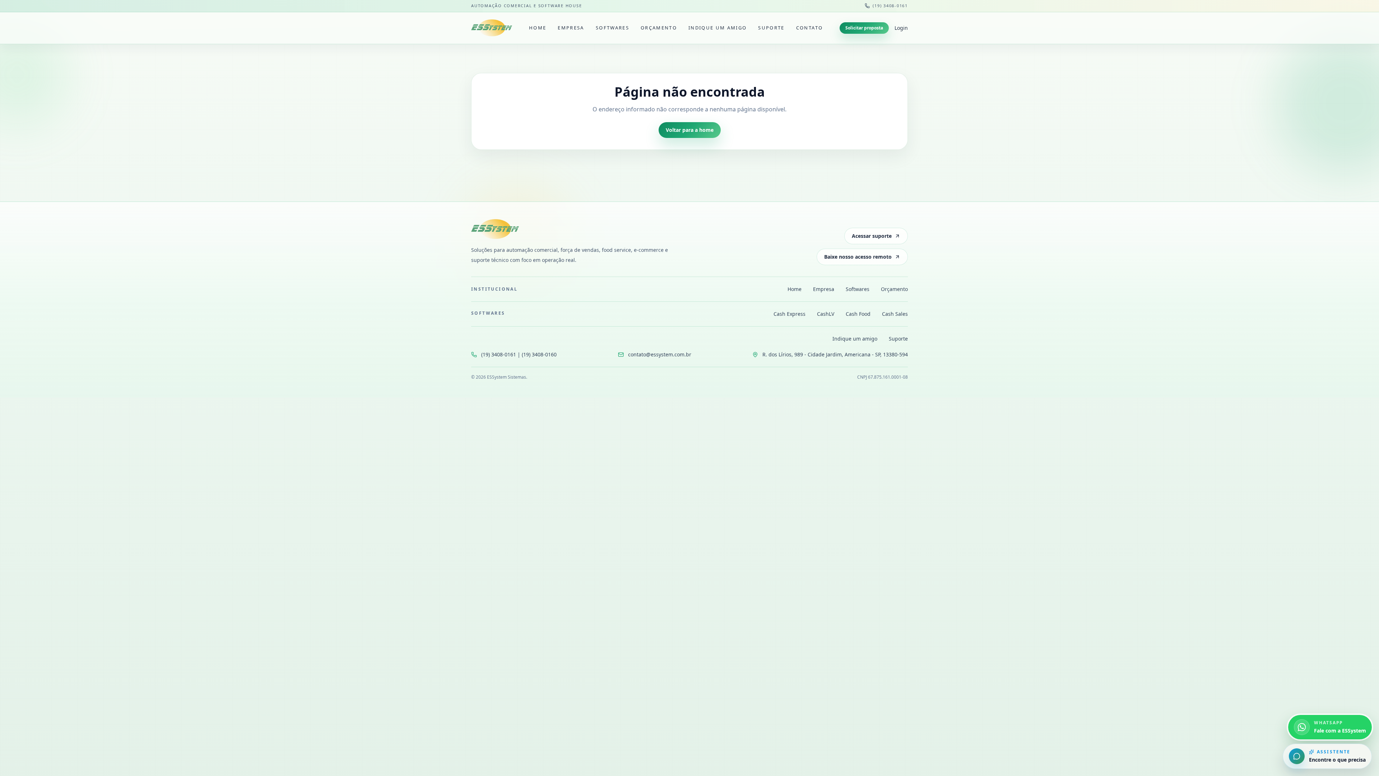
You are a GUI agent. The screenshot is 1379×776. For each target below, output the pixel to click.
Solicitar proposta (864, 28)
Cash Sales (895, 313)
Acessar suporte (872, 235)
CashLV (825, 313)
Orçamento (659, 27)
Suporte (771, 27)
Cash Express (789, 313)
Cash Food (858, 313)
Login (901, 27)
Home (537, 27)
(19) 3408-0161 (890, 5)
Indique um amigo (717, 27)
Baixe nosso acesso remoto (858, 256)
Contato (809, 27)
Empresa (571, 27)
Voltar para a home (690, 129)
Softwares (612, 27)
